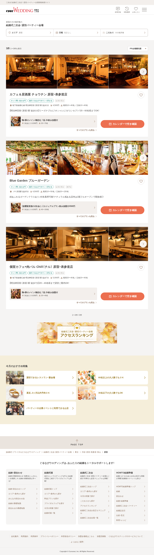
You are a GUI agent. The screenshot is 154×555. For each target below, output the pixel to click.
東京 (77, 452)
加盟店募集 (101, 536)
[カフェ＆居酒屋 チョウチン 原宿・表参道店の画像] (77, 72)
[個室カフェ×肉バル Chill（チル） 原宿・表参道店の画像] (77, 244)
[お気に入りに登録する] (141, 95)
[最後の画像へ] (143, 71)
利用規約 (24, 536)
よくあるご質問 (77, 542)
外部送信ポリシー (68, 536)
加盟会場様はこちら (86, 536)
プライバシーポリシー (49, 536)
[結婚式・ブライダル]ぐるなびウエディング (23, 452)
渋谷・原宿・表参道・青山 (91, 452)
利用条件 (34, 536)
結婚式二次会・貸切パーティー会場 (58, 452)
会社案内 (14, 536)
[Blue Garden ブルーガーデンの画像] (77, 158)
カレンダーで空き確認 (125, 124)
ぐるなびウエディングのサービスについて (125, 536)
